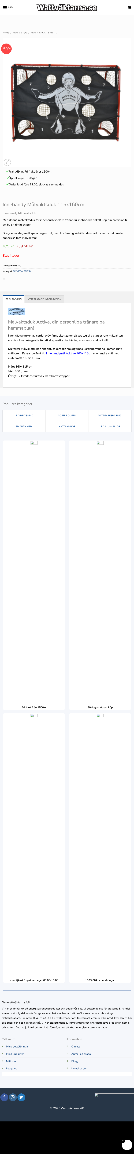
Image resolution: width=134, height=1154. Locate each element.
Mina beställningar (17, 1046)
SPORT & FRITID (48, 32)
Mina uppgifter (15, 1054)
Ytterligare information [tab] (44, 299)
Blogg (75, 1061)
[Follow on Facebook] (4, 1097)
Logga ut (11, 1068)
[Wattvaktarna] (67, 7)
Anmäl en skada (81, 1054)
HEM (33, 32)
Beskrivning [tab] (13, 299)
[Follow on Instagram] (13, 1097)
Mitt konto (12, 1061)
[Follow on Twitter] (21, 1097)
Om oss (75, 1046)
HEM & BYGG (20, 32)
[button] (9, 7)
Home (6, 32)
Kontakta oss (79, 1068)
